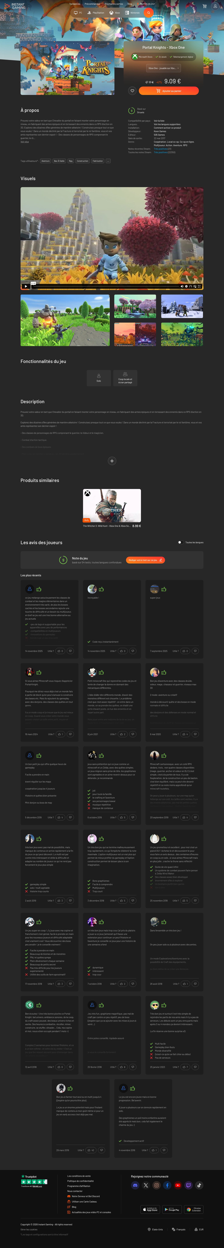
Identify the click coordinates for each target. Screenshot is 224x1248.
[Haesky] (29, 921)
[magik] (92, 755)
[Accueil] (15, 6)
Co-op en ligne (187, 141)
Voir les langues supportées (167, 124)
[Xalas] (92, 1005)
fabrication (98, 161)
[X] (146, 1185)
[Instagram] (156, 1185)
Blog (130, 3)
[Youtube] (178, 1185)
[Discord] (135, 1185)
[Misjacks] (29, 755)
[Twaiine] (123, 1088)
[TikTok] (199, 1185)
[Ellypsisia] (92, 838)
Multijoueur (159, 145)
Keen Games (160, 131)
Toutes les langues (194, 542)
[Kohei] (92, 589)
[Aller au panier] (204, 6)
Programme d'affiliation (78, 1186)
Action (169, 145)
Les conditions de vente (79, 1176)
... (108, 161)
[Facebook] (167, 1185)
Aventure (177, 145)
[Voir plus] (49, 619)
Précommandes (92, 3)
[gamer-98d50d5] (29, 589)
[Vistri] (154, 838)
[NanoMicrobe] (154, 1005)
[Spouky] (92, 672)
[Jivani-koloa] (154, 672)
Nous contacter (74, 1191)
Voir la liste (159, 120)
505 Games (159, 134)
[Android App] (172, 1209)
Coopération (160, 141)
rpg (70, 161)
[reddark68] (29, 838)
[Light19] (92, 921)
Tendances (74, 3)
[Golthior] (29, 672)
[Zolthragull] (154, 755)
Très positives (161, 148)
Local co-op (173, 141)
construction (82, 161)
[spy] (154, 589)
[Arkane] (29, 1005)
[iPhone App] (150, 1209)
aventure (46, 161)
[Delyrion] (154, 921)
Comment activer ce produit (167, 127)
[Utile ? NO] (70, 651)
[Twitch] (188, 1185)
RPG (185, 145)
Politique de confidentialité (80, 1181)
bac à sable (59, 161)
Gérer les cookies (29, 1229)
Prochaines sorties (114, 3)
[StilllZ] (61, 1088)
